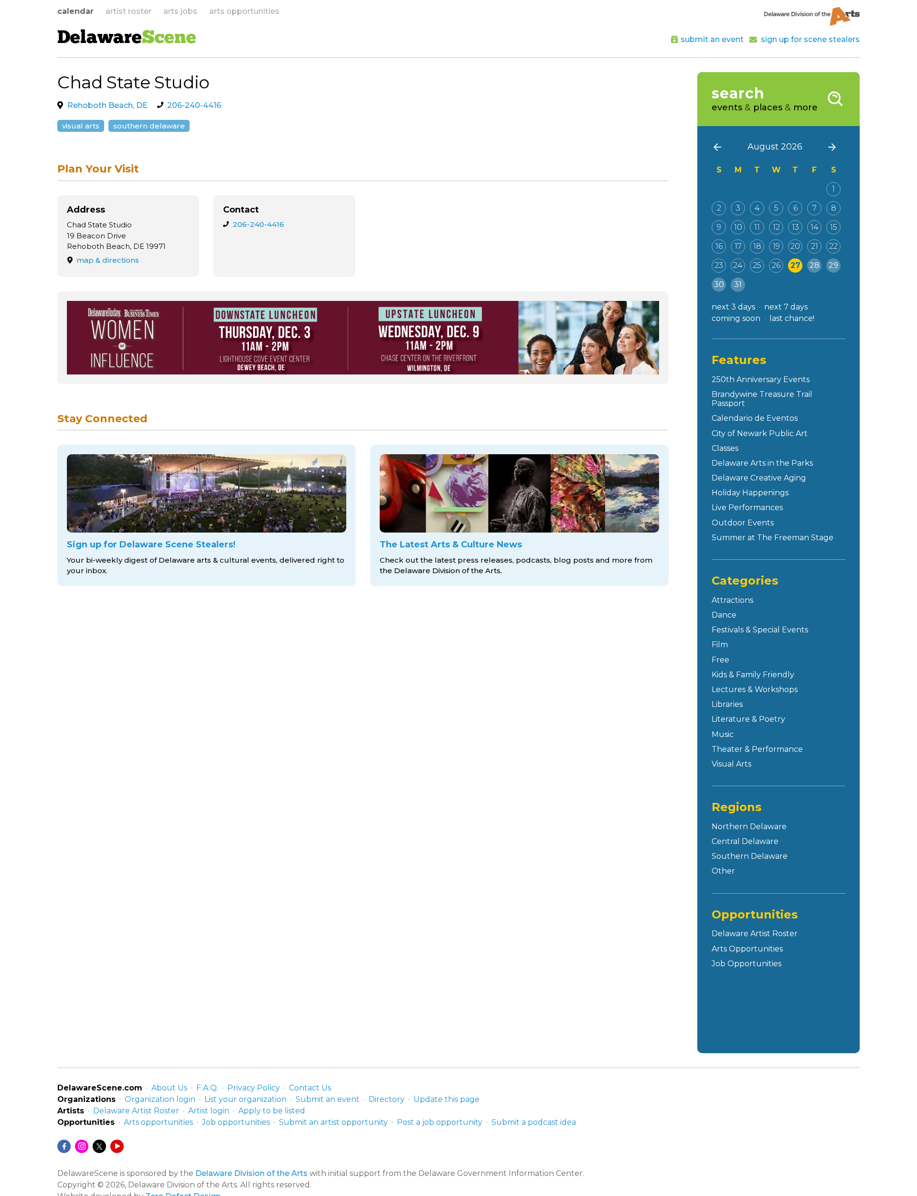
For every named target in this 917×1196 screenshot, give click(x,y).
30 (719, 284)
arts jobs (180, 11)
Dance (724, 614)
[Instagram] (81, 1146)
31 (738, 284)
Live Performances (747, 507)
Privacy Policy (253, 1087)
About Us (169, 1087)
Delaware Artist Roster (755, 933)
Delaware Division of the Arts (251, 1173)
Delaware (126, 39)
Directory (387, 1099)
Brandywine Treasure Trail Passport (762, 399)
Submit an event (328, 1099)
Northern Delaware (749, 826)
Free (720, 659)
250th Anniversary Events (761, 379)
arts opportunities (244, 11)
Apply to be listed (271, 1110)
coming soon (736, 318)
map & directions (107, 260)
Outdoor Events (743, 522)
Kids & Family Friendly (753, 674)
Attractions (732, 600)
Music (723, 734)
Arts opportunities (158, 1122)
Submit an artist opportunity (333, 1122)
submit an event (712, 39)
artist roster (128, 11)
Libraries (727, 704)
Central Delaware (745, 841)
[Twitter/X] (99, 1146)
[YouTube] (117, 1146)
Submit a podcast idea (533, 1122)
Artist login (208, 1110)
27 (795, 265)
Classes (725, 448)
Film (720, 644)
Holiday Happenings (750, 492)
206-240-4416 (194, 105)
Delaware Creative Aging (759, 477)
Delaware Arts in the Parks (762, 463)
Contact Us (310, 1087)
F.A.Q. (207, 1087)
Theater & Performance (757, 749)
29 (833, 265)
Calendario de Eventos (755, 418)
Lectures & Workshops (755, 689)
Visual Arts (80, 125)
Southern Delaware (149, 125)
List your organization (245, 1099)
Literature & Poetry (748, 719)
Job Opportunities (746, 963)
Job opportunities (236, 1122)
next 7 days (786, 306)
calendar (75, 11)
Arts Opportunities (747, 948)
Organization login (160, 1099)
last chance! (791, 318)
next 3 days (733, 306)
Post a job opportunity (439, 1122)
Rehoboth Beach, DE (107, 105)
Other (723, 871)
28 (815, 265)
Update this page (447, 1099)
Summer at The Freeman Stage (772, 537)
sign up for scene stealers (810, 39)
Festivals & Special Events (760, 629)
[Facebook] (64, 1146)
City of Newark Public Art (760, 433)
